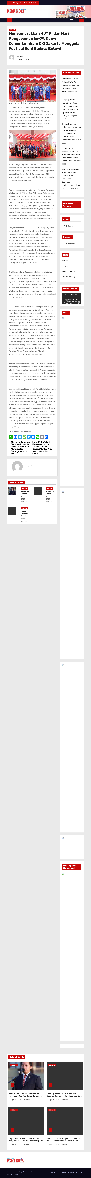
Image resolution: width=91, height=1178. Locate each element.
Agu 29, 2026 (16, 1100)
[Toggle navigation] (71, 20)
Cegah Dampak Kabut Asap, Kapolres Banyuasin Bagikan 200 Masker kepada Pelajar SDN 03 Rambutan (25, 1141)
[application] (71, 298)
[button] (76, 20)
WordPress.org (68, 276)
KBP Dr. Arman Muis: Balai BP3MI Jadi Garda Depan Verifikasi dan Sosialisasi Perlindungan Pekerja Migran (71, 179)
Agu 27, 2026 (54, 1144)
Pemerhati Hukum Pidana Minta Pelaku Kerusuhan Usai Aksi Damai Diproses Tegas (70, 85)
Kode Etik (79, 1173)
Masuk (65, 261)
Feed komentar (69, 271)
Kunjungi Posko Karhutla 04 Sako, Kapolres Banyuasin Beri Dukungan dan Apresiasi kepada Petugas (64, 1096)
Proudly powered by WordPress (19, 1172)
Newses (40, 1172)
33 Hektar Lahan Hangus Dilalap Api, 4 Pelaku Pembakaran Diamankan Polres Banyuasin (71, 154)
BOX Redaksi (55, 1173)
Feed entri (66, 266)
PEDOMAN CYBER (68, 1173)
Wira (21, 57)
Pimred (27, 1100)
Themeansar (14, 1174)
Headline (12, 29)
